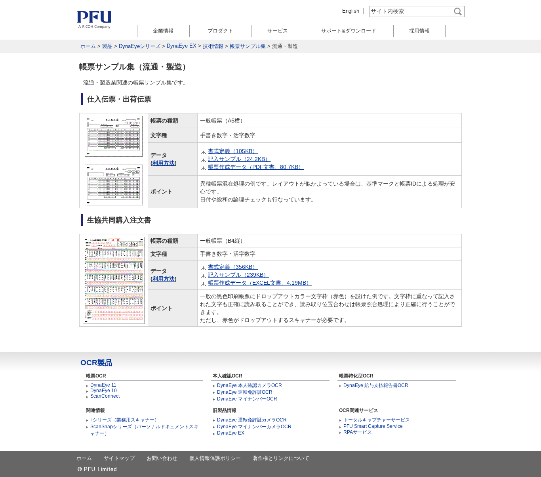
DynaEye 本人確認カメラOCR (249, 385)
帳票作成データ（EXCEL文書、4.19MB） (260, 283)
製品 (107, 46)
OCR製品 (96, 362)
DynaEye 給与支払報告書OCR (375, 385)
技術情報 (213, 46)
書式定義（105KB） (233, 151)
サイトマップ (119, 458)
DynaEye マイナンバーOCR (247, 399)
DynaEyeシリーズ (139, 46)
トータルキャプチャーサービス (376, 420)
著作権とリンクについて (281, 458)
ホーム (88, 46)
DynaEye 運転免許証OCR (244, 392)
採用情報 (419, 31)
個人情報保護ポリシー (215, 458)
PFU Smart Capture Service (373, 426)
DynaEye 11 (103, 385)
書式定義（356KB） (233, 267)
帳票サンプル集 (248, 46)
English (350, 11)
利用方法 (163, 163)
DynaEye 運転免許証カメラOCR (252, 420)
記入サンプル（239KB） (238, 275)
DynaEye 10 (103, 390)
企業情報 (163, 31)
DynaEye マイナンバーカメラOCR (254, 426)
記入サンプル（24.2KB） (239, 159)
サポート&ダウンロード (348, 31)
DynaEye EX (181, 46)
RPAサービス (357, 432)
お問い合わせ (162, 458)
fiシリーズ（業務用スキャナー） (124, 420)
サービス (277, 31)
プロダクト (220, 31)
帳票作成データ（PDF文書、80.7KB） (256, 167)
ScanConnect (105, 396)
